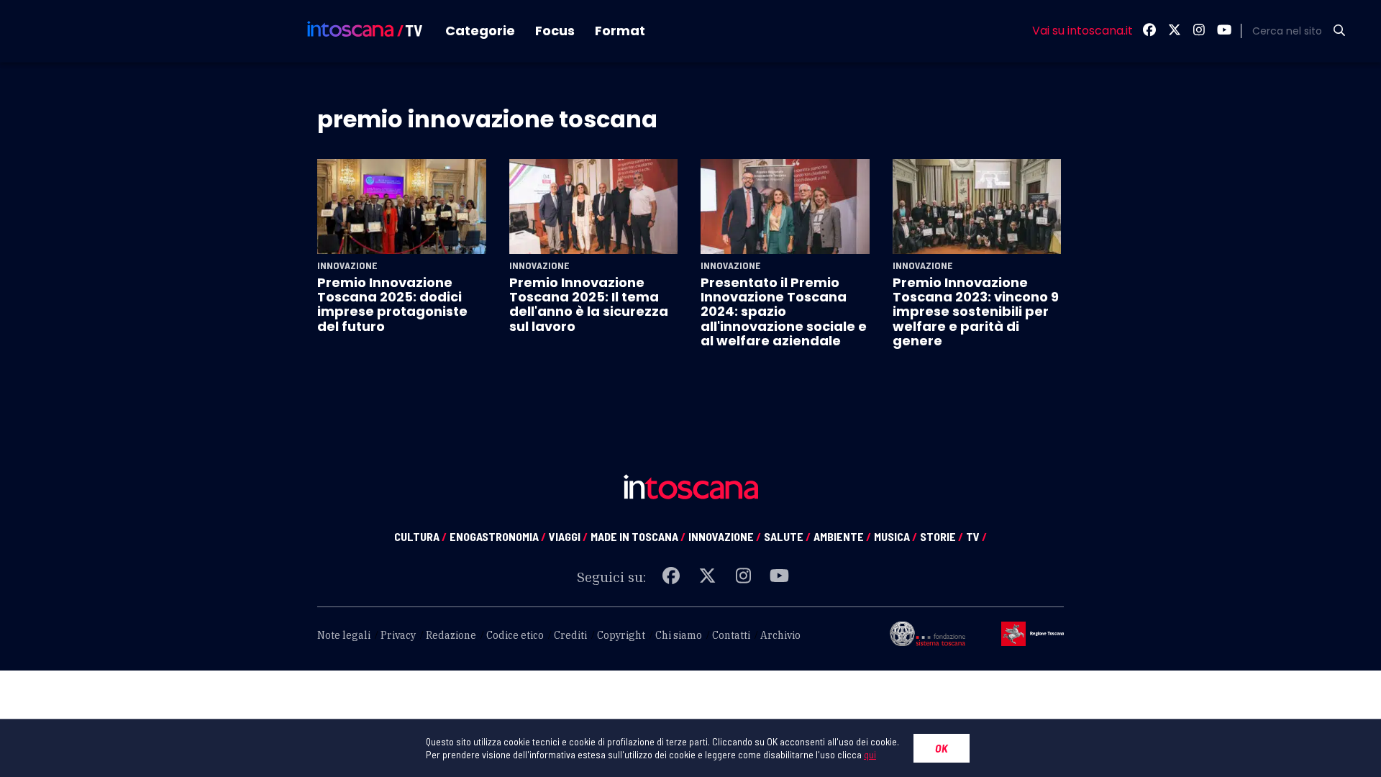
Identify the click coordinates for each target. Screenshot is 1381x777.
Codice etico (515, 635)
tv (976, 536)
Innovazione (347, 265)
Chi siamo (678, 635)
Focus (555, 31)
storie (941, 536)
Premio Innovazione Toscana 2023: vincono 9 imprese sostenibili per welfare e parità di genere (976, 311)
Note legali (343, 635)
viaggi (568, 536)
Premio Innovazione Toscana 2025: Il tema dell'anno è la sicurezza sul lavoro (588, 304)
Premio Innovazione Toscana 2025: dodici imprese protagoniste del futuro (392, 304)
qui (870, 754)
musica (895, 536)
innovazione (724, 536)
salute (787, 536)
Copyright (621, 635)
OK (941, 748)
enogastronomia (498, 536)
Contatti (731, 635)
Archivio (780, 635)
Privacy (398, 635)
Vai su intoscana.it (1082, 31)
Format (620, 31)
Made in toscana (638, 536)
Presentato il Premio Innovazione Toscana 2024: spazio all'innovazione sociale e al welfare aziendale (784, 311)
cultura (420, 536)
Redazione (451, 635)
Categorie (480, 31)
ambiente (842, 536)
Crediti (570, 635)
